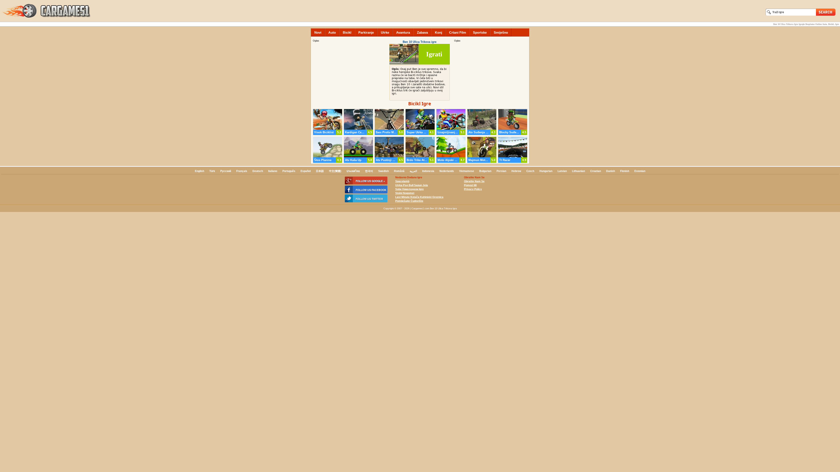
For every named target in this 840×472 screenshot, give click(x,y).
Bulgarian (485, 171)
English (199, 171)
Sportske (480, 32)
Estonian (639, 171)
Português (288, 171)
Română (399, 171)
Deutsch (257, 171)
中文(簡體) (335, 171)
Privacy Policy (473, 189)
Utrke (385, 32)
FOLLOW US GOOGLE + (370, 181)
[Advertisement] (491, 73)
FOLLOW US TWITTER (369, 199)
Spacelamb (402, 181)
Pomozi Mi (470, 185)
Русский (225, 171)
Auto (332, 32)
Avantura (403, 32)
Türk (212, 171)
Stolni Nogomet (404, 193)
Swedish (383, 171)
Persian (501, 171)
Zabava (422, 32)
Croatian (595, 171)
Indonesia (428, 171)
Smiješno (501, 32)
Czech (530, 171)
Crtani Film (457, 32)
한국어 (369, 171)
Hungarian (545, 171)
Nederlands (446, 171)
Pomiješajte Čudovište (409, 201)
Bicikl (347, 32)
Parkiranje (366, 32)
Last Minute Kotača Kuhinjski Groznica (419, 197)
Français (241, 171)
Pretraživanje (826, 12)
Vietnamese (466, 171)
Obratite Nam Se (474, 181)
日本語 (320, 171)
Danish (610, 171)
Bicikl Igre (419, 104)
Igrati (434, 54)
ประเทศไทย (353, 171)
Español (306, 171)
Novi (317, 32)
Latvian (562, 171)
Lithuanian (578, 171)
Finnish (624, 171)
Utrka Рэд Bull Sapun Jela (411, 185)
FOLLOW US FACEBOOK (371, 190)
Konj (438, 32)
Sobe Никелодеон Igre (409, 189)
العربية (413, 171)
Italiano (272, 171)
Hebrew (516, 171)
